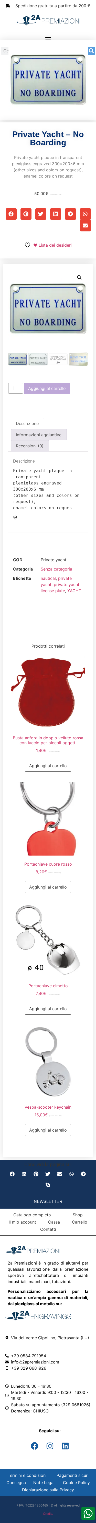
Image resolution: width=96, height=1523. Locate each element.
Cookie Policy (76, 1482)
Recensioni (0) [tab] (30, 445)
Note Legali (44, 1482)
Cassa (54, 1222)
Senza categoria (56, 569)
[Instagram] (50, 1446)
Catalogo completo (32, 1214)
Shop (78, 1214)
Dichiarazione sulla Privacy (48, 1489)
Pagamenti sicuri (73, 1475)
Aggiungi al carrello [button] (48, 765)
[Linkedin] (65, 1446)
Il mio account (22, 1222)
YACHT (74, 590)
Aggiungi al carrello (47, 388)
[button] (48, 39)
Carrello (79, 1222)
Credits (48, 1514)
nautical (48, 578)
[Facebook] (34, 1446)
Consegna (16, 1482)
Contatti (48, 1229)
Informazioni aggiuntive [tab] (38, 434)
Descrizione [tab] (27, 423)
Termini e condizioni (27, 1475)
